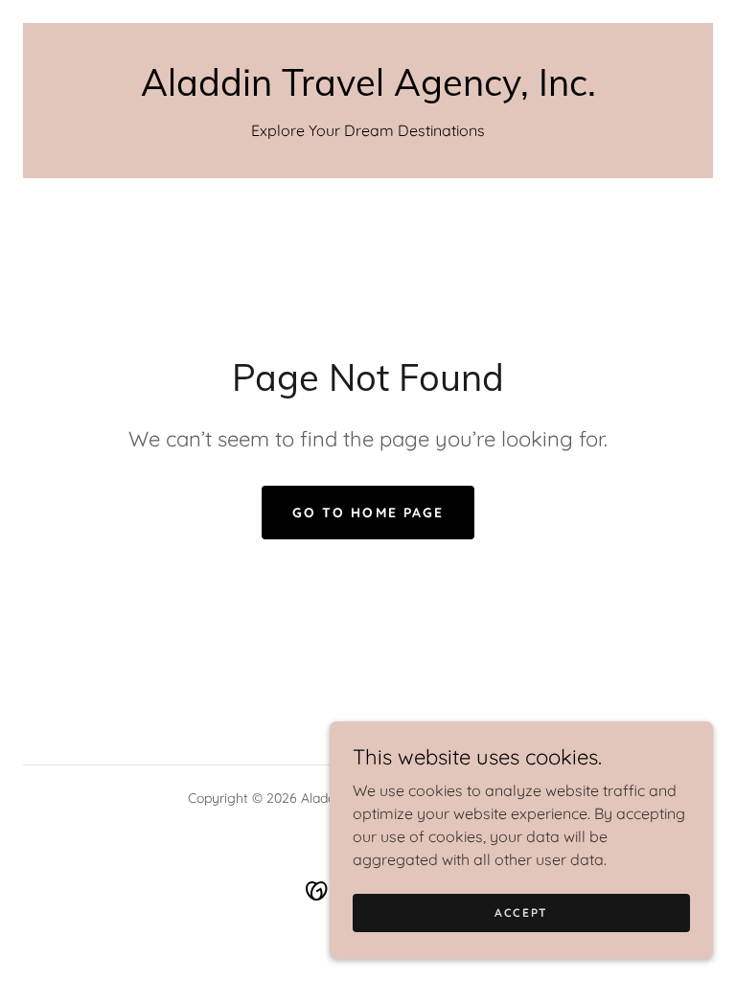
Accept (521, 912)
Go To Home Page (367, 512)
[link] (368, 90)
